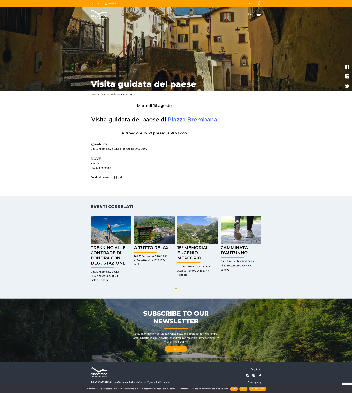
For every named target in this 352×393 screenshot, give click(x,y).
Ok (234, 389)
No (243, 389)
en (250, 3)
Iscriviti (112, 3)
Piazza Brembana (192, 119)
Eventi (104, 94)
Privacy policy (254, 382)
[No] (348, 388)
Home (94, 94)
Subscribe (176, 348)
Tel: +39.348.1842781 (101, 382)
